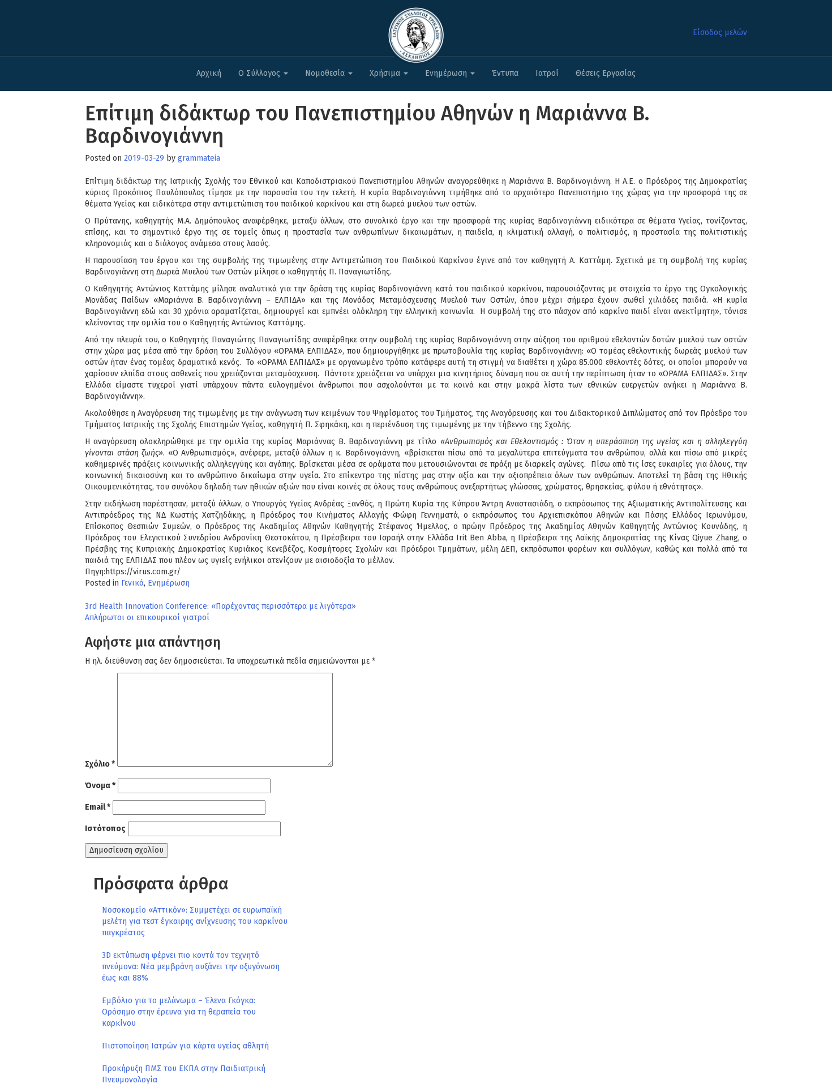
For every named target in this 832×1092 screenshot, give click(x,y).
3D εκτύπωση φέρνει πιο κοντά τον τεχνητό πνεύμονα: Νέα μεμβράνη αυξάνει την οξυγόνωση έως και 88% (191, 967)
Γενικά (132, 583)
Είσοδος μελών (720, 32)
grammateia (199, 158)
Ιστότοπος (105, 828)
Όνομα (100, 785)
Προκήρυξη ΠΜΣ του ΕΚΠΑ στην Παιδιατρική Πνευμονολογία (183, 1074)
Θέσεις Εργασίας (606, 73)
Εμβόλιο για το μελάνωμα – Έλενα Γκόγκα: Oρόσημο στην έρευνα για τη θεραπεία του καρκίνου (179, 1012)
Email (97, 807)
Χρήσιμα (386, 73)
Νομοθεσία (326, 73)
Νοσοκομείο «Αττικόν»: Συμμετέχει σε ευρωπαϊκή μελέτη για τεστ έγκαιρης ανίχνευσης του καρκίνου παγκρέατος (195, 921)
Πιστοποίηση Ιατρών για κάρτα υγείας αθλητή (185, 1046)
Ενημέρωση (447, 73)
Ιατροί (547, 73)
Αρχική (208, 73)
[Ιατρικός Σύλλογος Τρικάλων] (416, 32)
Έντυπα (505, 73)
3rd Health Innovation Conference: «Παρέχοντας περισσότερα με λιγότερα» (220, 606)
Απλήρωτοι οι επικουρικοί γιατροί (147, 617)
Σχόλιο (100, 764)
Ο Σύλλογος (260, 73)
